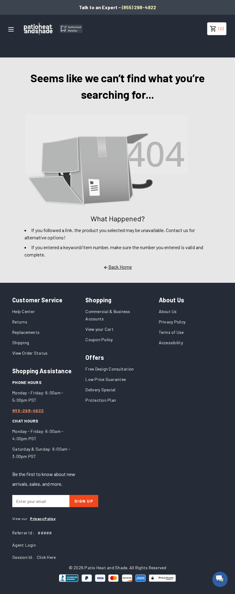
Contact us (177, 230)
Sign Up (83, 501)
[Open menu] (11, 29)
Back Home (120, 267)
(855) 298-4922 (139, 7)
